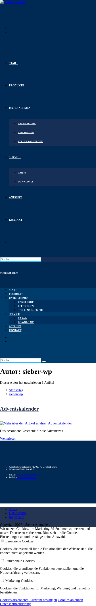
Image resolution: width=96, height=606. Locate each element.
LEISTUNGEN (26, 306)
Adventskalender (19, 409)
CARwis (22, 318)
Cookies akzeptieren (14, 600)
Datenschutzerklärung (15, 604)
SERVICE (14, 314)
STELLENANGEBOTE (30, 310)
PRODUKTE (16, 294)
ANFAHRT (15, 326)
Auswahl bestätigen (43, 600)
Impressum (16, 517)
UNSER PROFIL (27, 302)
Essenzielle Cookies (19, 541)
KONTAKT (15, 330)
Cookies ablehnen (70, 600)
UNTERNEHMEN (18, 298)
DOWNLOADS (26, 322)
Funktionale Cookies (20, 561)
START (13, 290)
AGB (13, 509)
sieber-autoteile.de (26, 477)
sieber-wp (16, 394)
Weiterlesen (8, 438)
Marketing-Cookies (19, 580)
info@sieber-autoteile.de (28, 474)
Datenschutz (17, 513)
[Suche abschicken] (44, 361)
